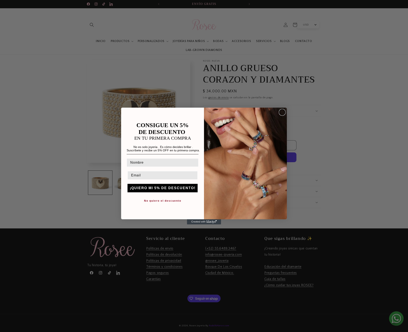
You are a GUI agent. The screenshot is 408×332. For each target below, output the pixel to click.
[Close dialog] (282, 112)
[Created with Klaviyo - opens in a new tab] (204, 221)
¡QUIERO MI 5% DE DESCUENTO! (163, 188)
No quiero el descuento (162, 200)
